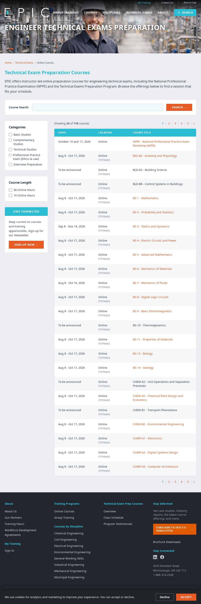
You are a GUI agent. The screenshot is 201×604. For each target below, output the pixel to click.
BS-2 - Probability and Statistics (153, 212)
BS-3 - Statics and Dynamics (151, 226)
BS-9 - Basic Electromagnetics (152, 311)
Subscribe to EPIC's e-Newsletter (174, 529)
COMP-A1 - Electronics (147, 438)
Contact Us (167, 2)
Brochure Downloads (167, 542)
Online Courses (64, 511)
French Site (190, 2)
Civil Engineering (65, 539)
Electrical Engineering (68, 546)
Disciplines (111, 12)
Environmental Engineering (72, 552)
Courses (90, 12)
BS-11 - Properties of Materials (153, 339)
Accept (186, 597)
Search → (179, 107)
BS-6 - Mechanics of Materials (152, 269)
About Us (11, 511)
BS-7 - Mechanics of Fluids (150, 283)
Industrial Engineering (69, 565)
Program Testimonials (118, 524)
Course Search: (19, 107)
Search (187, 12)
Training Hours (14, 524)
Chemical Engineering (68, 533)
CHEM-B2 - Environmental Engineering (158, 424)
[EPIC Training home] (27, 12)
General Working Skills (69, 558)
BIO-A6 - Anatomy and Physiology (155, 156)
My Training (144, 2)
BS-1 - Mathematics (145, 198)
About (163, 12)
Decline (165, 597)
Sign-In (9, 550)
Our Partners (13, 517)
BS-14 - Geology (143, 368)
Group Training (66, 12)
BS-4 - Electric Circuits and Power (154, 240)
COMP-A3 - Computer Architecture (155, 466)
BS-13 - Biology (143, 353)
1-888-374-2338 (163, 575)
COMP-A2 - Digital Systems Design (155, 452)
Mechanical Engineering (70, 571)
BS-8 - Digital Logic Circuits (150, 297)
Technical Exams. (24, 62)
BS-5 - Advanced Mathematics (152, 254)
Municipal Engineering (69, 577)
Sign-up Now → (26, 244)
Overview (110, 511)
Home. (8, 62)
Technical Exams (139, 12)
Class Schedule (113, 517)
